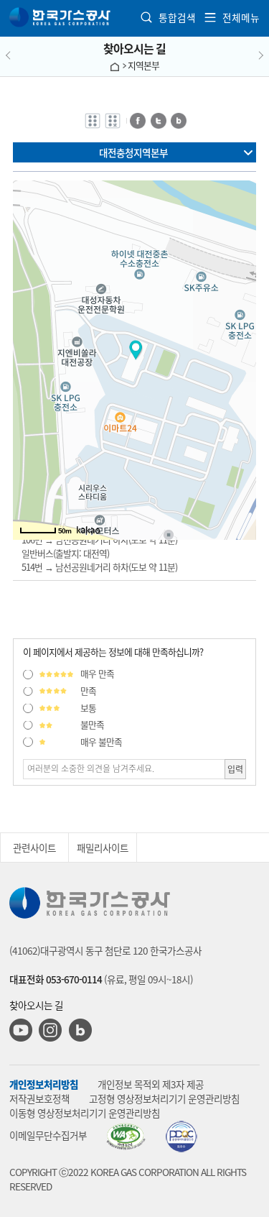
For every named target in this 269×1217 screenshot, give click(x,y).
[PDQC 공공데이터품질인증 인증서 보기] (181, 1137)
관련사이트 (34, 847)
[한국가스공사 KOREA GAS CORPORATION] (60, 17)
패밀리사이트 (102, 847)
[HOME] (114, 65)
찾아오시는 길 (134, 48)
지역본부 (143, 65)
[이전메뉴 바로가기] (24, 56)
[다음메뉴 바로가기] (245, 56)
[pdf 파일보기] (126, 1136)
